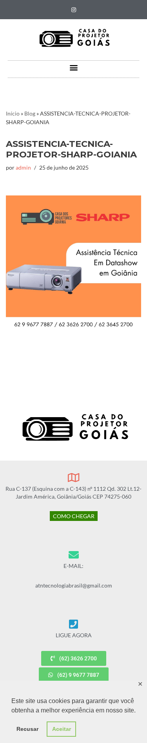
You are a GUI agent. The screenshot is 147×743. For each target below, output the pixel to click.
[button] (73, 67)
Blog (29, 113)
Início (13, 113)
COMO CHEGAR (73, 516)
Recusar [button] (27, 729)
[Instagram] (73, 9)
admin (23, 168)
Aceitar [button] (61, 729)
